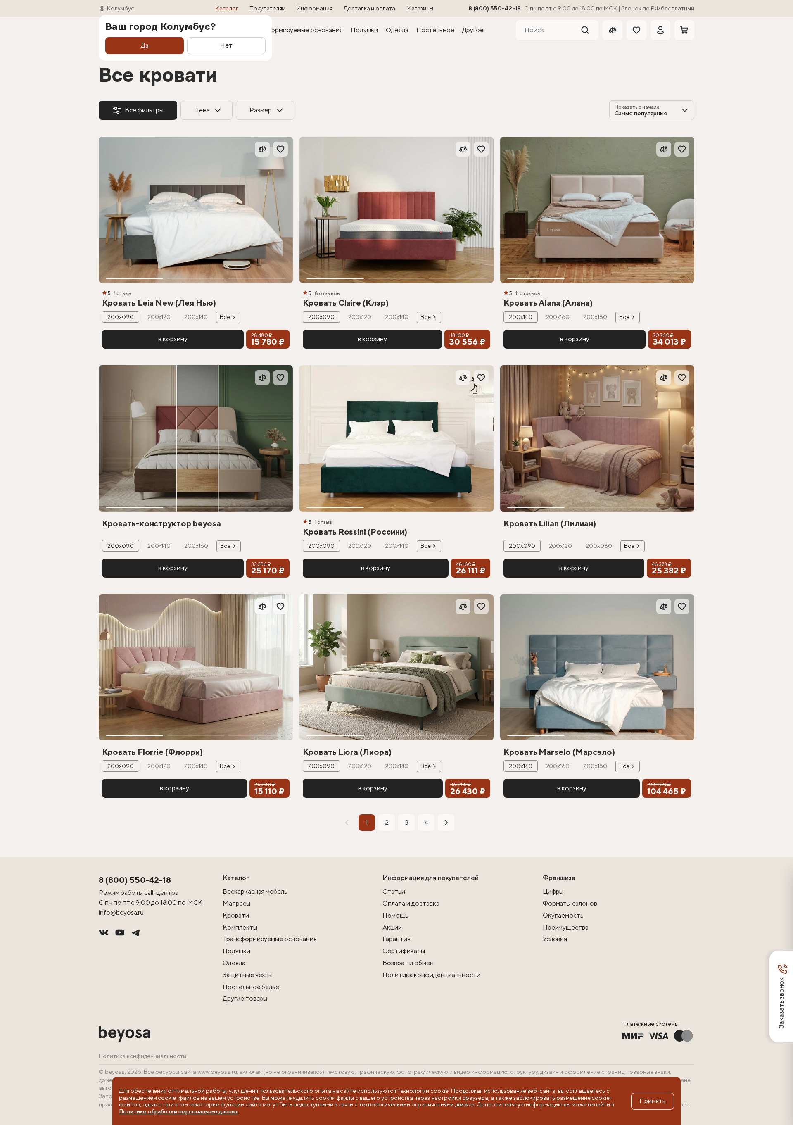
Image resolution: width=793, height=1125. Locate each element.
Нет (226, 45)
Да (145, 45)
